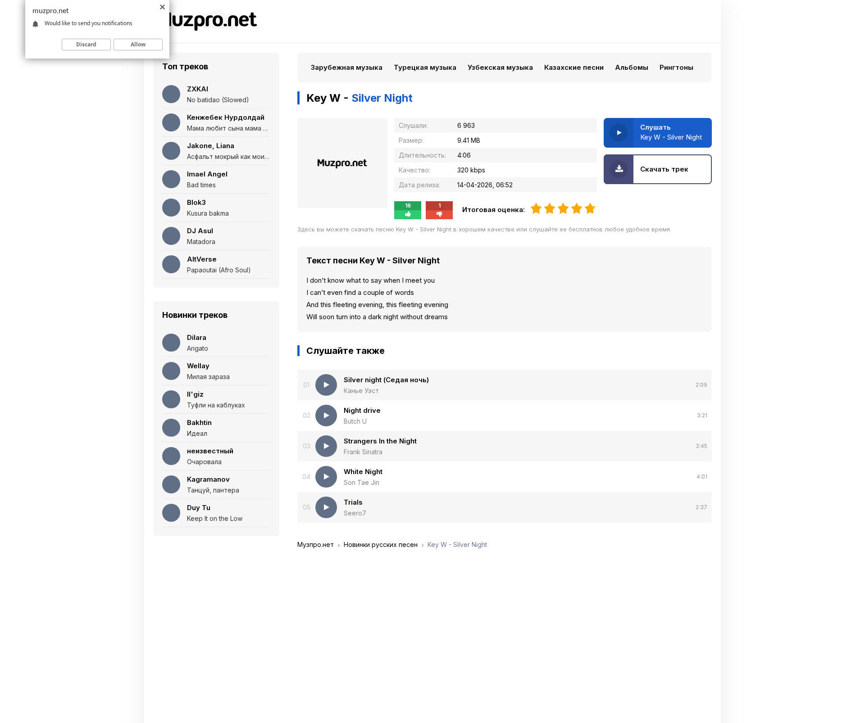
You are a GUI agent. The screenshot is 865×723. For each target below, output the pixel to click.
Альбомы (631, 67)
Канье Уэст (361, 390)
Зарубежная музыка (346, 67)
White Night (363, 471)
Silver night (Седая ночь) (386, 379)
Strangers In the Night (380, 441)
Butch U (355, 421)
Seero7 (355, 513)
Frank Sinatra (363, 452)
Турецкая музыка (425, 67)
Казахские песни (574, 67)
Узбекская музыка (500, 67)
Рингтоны (676, 67)
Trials (353, 502)
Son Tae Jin (361, 482)
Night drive (362, 410)
